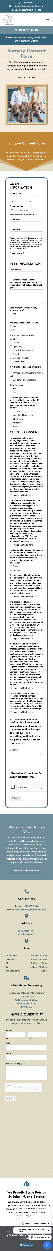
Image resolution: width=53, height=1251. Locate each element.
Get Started (26, 77)
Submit (15, 798)
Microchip (17, 423)
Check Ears (18, 419)
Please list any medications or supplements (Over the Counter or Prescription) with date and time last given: (26, 284)
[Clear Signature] (41, 754)
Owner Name (16, 193)
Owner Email (16, 219)
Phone (8, 1053)
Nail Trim (17, 411)
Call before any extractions (24, 380)
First (11, 201)
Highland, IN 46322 (26, 1003)
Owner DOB (15, 230)
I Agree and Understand (23, 495)
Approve (16, 570)
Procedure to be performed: (23, 335)
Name (8, 1030)
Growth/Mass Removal (23, 350)
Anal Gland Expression (23, 415)
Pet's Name (15, 270)
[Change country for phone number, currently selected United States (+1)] (12, 210)
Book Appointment (26, 870)
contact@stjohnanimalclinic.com (29, 909)
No (14, 317)
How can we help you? (15, 1063)
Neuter (16, 343)
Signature (14, 750)
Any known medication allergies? (25, 323)
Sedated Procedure (21, 358)
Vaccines (17, 426)
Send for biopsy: (18, 385)
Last (29, 201)
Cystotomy (17, 346)
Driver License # (17, 253)
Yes (14, 314)
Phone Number (17, 206)
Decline (16, 566)
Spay (15, 339)
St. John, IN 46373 (26, 934)
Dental (16, 354)
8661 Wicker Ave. (26, 930)
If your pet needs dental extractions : (26, 368)
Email (8, 1043)
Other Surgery (19, 362)
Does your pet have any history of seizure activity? (24, 309)
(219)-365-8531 (30, 906)
